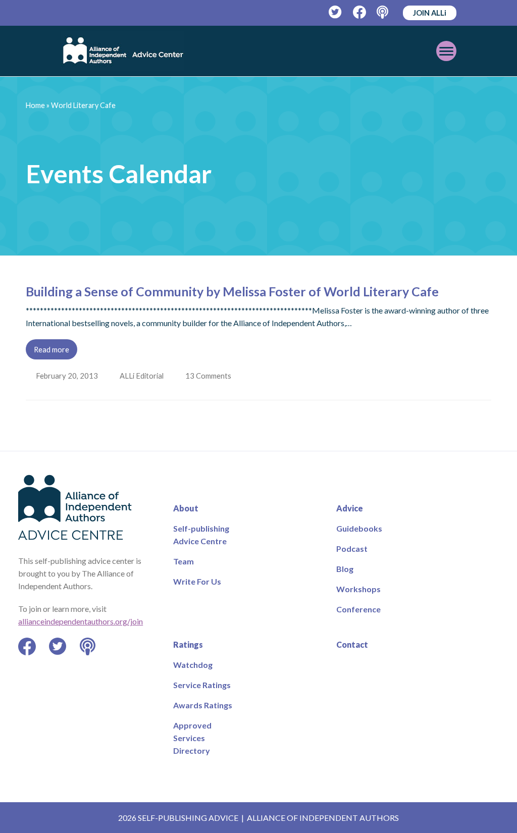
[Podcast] (383, 12)
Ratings (188, 644)
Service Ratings (202, 685)
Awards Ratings (202, 705)
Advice (349, 508)
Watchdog (193, 664)
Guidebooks (359, 528)
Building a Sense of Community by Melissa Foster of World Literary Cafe (232, 291)
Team (183, 561)
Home (35, 105)
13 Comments (211, 375)
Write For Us (197, 581)
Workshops (358, 589)
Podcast (352, 548)
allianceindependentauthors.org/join (80, 621)
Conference (358, 609)
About (185, 508)
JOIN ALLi (429, 12)
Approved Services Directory (192, 737)
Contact (352, 644)
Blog (344, 569)
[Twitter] (335, 12)
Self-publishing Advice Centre (201, 535)
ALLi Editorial (143, 375)
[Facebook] (360, 12)
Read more (51, 349)
